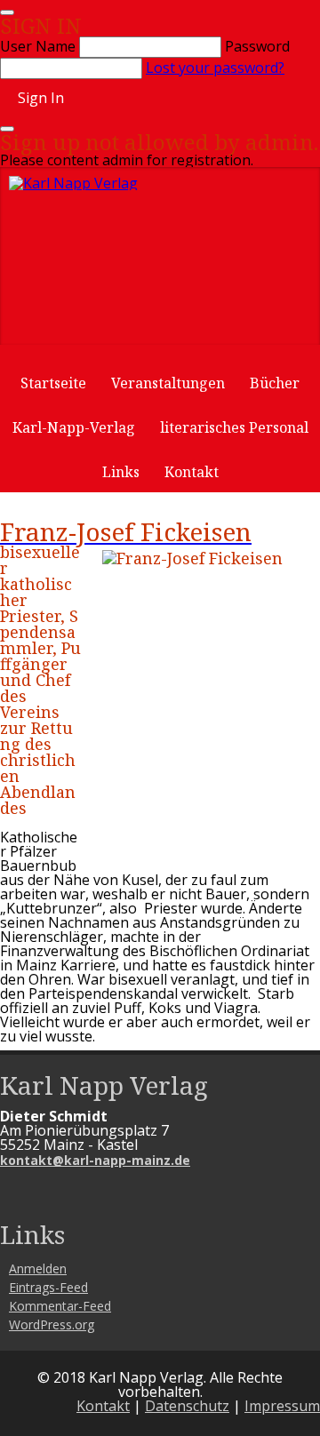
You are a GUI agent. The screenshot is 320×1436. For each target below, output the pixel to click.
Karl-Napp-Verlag (73, 427)
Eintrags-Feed (48, 1287)
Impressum (282, 1406)
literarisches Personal (234, 427)
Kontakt (191, 472)
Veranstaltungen (168, 383)
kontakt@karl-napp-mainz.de (95, 1160)
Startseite (53, 383)
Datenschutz (187, 1406)
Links (121, 472)
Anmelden (38, 1268)
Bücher (275, 383)
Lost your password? (215, 67)
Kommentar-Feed (60, 1305)
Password (257, 46)
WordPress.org (51, 1324)
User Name (38, 46)
